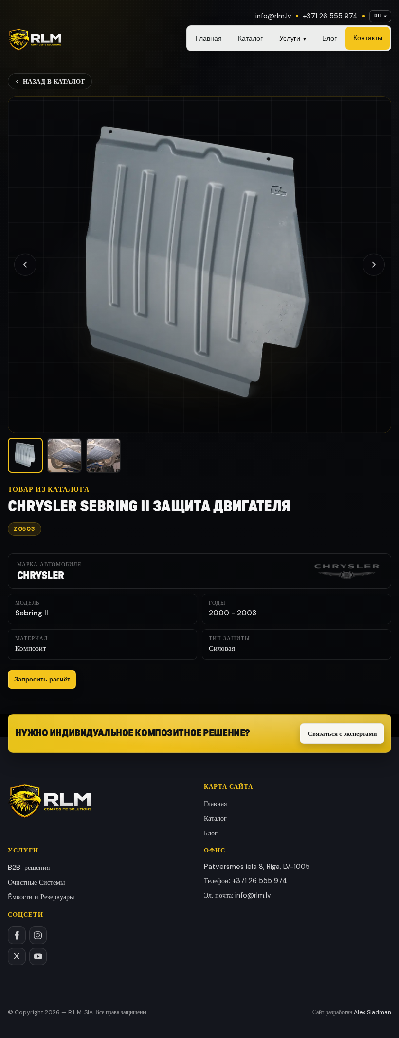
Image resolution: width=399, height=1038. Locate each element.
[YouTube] (38, 957)
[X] (17, 957)
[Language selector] (380, 16)
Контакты (367, 38)
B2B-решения (29, 867)
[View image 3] (103, 455)
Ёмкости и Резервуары (41, 896)
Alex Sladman (372, 1012)
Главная (209, 38)
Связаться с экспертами (342, 734)
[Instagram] (38, 935)
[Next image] (374, 264)
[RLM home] (35, 40)
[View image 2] (64, 455)
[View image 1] (25, 455)
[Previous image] (25, 264)
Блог (329, 38)
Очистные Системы (36, 882)
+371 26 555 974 (330, 16)
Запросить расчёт (42, 679)
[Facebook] (17, 935)
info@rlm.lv (273, 16)
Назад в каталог (54, 81)
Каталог (250, 38)
